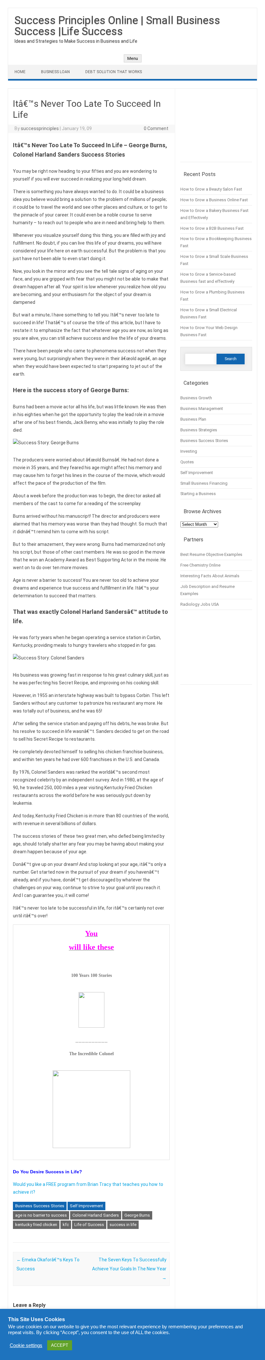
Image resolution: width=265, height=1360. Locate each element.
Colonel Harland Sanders (95, 1215)
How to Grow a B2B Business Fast (212, 228)
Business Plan (193, 419)
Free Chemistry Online (200, 565)
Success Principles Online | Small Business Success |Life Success (117, 26)
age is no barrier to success (41, 1215)
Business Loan (55, 72)
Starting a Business (198, 493)
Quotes (187, 461)
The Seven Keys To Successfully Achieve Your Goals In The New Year (129, 1268)
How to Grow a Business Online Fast (214, 199)
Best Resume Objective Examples (211, 554)
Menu (132, 58)
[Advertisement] (216, 127)
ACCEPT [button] (59, 1345)
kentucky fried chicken (36, 1224)
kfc (66, 1224)
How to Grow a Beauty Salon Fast (211, 189)
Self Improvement (86, 1205)
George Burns (137, 1215)
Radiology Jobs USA (199, 604)
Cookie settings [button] (26, 1345)
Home (20, 72)
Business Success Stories (39, 1205)
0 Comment (156, 128)
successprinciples (40, 128)
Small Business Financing (204, 483)
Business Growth (196, 397)
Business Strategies (198, 429)
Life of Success (89, 1224)
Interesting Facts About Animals (209, 575)
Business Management (201, 408)
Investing (188, 451)
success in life (123, 1224)
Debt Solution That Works (113, 72)
